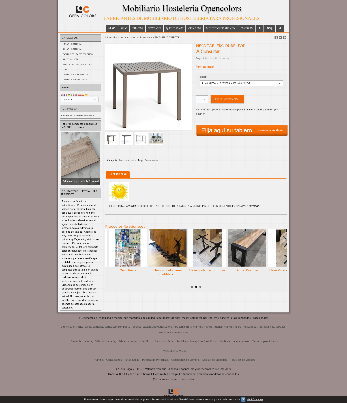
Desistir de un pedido (214, 359)
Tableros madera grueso (76, 74)
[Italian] (72, 95)
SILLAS (124, 28)
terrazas (280, 326)
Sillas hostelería (72, 49)
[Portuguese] (75, 95)
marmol (198, 326)
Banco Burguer (247, 270)
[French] (65, 95)
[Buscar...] (280, 28)
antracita (77, 326)
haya (156, 326)
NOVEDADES (154, 28)
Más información (255, 399)
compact (98, 326)
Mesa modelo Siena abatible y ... (167, 272)
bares (88, 326)
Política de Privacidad (155, 359)
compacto (110, 326)
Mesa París (128, 270)
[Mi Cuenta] (260, 28)
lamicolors (185, 326)
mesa (246, 326)
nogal (253, 326)
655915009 (223, 369)
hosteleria (166, 326)
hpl (176, 326)
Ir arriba (98, 359)
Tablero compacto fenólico (78, 54)
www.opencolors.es (174, 350)
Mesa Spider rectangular (207, 270)
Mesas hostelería (72, 44)
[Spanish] (82, 95)
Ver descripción (206, 66)
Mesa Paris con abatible (287, 270)
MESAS (111, 28)
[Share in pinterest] (284, 37)
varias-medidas (179, 332)
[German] (69, 95)
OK (243, 399)
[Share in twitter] (280, 37)
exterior (147, 326)
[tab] (118, 174)
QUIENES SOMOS (174, 28)
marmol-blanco (213, 326)
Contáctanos (114, 359)
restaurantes (266, 326)
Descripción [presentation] (119, 174)
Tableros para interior (75, 79)
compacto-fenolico (130, 326)
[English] (62, 95)
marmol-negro (232, 326)
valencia (164, 332)
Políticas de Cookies (243, 359)
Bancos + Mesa (70, 59)
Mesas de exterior (127, 160)
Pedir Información (227, 99)
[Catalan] (86, 95)
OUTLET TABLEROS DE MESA (220, 28)
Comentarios (151, 160)
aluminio (66, 326)
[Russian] (79, 95)
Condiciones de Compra (185, 359)
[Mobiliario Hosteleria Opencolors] (173, 12)
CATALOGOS (194, 28)
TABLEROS (137, 28)
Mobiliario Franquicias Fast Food (78, 67)
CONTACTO (247, 28)
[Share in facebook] (276, 37)
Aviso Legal (132, 359)
